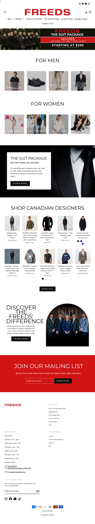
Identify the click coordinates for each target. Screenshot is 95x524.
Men (10, 19)
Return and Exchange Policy (57, 408)
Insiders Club (47, 24)
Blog (50, 446)
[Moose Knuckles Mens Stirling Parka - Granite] (87, 241)
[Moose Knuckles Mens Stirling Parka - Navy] (81, 241)
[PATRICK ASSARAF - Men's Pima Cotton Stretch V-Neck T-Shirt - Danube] (46, 281)
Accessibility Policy (54, 415)
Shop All (47, 289)
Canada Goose (80, 19)
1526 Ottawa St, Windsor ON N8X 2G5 (19, 468)
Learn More (21, 339)
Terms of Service (54, 418)
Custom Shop (67, 19)
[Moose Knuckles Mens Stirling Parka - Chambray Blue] (83, 244)
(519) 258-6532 (12, 466)
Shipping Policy (53, 412)
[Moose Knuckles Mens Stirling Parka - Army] (84, 241)
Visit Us (51, 436)
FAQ (50, 425)
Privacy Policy (53, 421)
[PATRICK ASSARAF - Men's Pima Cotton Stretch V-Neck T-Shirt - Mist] (49, 279)
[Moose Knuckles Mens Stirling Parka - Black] (78, 241)
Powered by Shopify (47, 515)
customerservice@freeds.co (17, 472)
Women (18, 19)
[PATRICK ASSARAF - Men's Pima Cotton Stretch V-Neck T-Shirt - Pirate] (52, 279)
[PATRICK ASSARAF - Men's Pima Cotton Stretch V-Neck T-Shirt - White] (46, 279)
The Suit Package (51, 19)
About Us (51, 442)
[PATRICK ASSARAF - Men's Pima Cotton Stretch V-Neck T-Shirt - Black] (43, 279)
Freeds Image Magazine (56, 439)
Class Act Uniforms (34, 19)
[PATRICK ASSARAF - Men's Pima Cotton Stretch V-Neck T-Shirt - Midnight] (49, 281)
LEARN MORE (20, 183)
